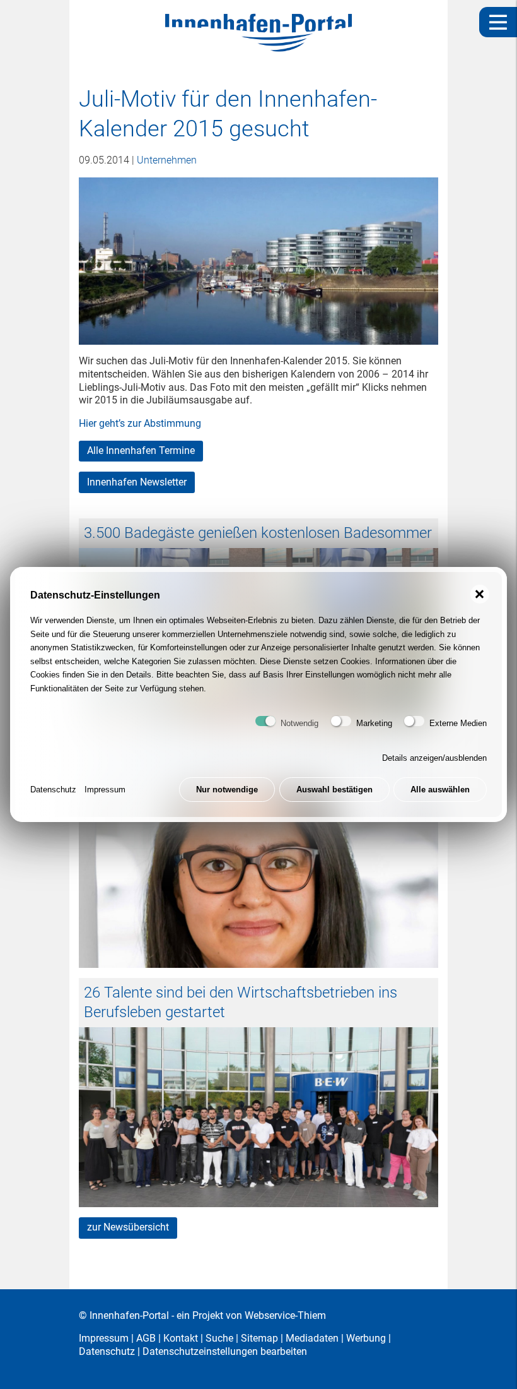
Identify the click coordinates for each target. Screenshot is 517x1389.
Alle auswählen (440, 789)
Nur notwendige (227, 789)
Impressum (104, 789)
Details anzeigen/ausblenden (434, 758)
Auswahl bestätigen (334, 789)
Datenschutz (53, 789)
